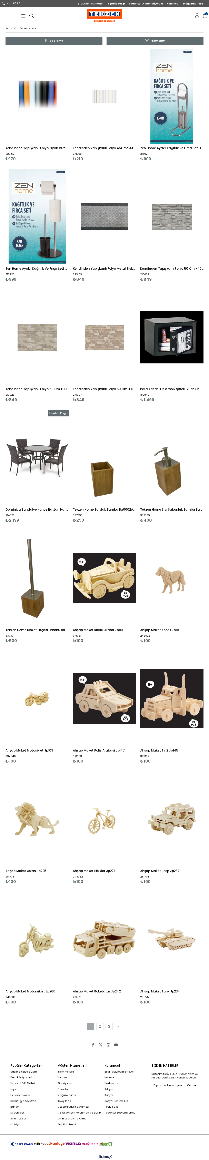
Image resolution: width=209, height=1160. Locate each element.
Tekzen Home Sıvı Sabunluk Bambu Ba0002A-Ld (171, 509)
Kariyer (108, 1095)
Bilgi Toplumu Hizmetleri (119, 1071)
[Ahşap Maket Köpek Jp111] (171, 578)
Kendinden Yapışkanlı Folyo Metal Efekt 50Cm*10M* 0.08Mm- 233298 (104, 268)
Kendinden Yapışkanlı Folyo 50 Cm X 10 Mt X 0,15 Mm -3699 (171, 268)
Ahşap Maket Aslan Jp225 (26, 871)
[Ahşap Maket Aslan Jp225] (37, 819)
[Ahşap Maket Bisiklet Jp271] (104, 819)
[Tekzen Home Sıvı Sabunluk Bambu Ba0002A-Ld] (171, 457)
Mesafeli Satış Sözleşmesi (73, 1106)
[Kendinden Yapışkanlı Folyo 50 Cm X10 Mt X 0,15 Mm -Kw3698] (104, 337)
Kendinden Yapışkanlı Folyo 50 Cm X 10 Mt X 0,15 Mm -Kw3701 (37, 389)
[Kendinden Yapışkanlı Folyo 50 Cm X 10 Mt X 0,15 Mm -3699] (171, 216)
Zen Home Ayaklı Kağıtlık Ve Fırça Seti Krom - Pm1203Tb (171, 148)
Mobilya (15, 1124)
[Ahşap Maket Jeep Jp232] (171, 819)
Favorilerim (64, 1089)
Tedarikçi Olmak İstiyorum (146, 4)
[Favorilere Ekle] (37, 105)
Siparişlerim (65, 1083)
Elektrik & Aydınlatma (23, 1077)
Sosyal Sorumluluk (116, 1101)
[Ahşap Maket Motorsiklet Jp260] (37, 939)
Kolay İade (64, 1101)
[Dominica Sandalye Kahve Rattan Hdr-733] (37, 457)
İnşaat (14, 1089)
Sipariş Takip (116, 4)
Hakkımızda (111, 1083)
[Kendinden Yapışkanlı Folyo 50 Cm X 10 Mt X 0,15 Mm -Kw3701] (37, 337)
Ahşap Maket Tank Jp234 (160, 991)
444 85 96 (13, 3)
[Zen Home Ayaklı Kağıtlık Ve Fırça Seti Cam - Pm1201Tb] (37, 216)
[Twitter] (100, 1045)
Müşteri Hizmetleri (92, 4)
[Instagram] (108, 1045)
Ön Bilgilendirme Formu (72, 1118)
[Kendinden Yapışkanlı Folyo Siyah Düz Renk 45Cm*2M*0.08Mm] (37, 96)
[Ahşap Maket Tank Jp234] (171, 939)
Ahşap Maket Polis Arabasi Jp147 (99, 750)
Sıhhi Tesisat (18, 1118)
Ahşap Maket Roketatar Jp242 (97, 991)
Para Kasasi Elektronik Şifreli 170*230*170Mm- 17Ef (171, 389)
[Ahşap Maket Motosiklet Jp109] (37, 698)
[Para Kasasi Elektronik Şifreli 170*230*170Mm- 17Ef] (171, 337)
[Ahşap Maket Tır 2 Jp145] (171, 698)
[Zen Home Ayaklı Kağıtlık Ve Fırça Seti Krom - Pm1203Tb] (171, 96)
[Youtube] (116, 1045)
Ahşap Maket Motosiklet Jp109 (29, 750)
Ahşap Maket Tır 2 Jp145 (159, 750)
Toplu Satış (111, 1106)
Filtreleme (158, 41)
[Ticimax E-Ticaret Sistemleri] (104, 1157)
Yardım (62, 1077)
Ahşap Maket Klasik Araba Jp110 (98, 630)
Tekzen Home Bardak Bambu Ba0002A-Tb (104, 509)
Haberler (109, 1077)
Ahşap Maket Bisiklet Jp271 (94, 871)
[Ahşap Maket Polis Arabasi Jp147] (104, 698)
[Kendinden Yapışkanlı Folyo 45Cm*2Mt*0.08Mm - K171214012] (104, 96)
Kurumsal (173, 4)
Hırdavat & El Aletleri (22, 1083)
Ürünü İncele (52, 105)
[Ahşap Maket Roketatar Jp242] (104, 939)
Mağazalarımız (193, 4)
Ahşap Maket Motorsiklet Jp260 (30, 991)
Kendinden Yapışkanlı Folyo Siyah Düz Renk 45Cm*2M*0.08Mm (37, 148)
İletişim (108, 1089)
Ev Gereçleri (17, 1112)
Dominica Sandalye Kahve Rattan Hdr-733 (37, 509)
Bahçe (14, 1106)
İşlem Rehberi (66, 1071)
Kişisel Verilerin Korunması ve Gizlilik (79, 1112)
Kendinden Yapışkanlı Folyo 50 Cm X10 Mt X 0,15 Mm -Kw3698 (104, 389)
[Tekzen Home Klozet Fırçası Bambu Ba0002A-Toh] (37, 578)
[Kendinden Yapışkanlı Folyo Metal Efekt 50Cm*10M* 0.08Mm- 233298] (104, 216)
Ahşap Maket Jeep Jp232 (159, 871)
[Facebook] (93, 1045)
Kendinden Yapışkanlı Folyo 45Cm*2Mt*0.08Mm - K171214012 (104, 148)
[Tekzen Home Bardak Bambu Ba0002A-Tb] (104, 457)
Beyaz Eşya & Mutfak (23, 1101)
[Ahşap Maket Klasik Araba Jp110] (104, 578)
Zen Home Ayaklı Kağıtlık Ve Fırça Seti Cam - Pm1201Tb (37, 268)
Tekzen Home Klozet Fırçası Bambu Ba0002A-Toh (37, 630)
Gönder (192, 1085)
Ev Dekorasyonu (20, 1095)
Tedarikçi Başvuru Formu (119, 1112)
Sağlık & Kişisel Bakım (23, 1071)
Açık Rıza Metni (67, 1124)
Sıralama (56, 41)
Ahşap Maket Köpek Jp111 (159, 630)
